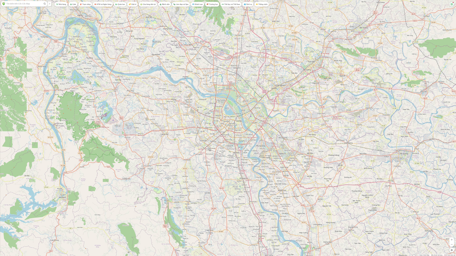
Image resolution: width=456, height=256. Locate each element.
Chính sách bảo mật (449, 255)
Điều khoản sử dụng (436, 255)
